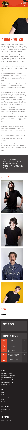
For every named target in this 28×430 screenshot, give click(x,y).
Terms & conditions (6, 412)
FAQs (2, 392)
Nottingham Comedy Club (8, 380)
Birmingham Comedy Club (8, 375)
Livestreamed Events (6, 373)
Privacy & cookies (5, 409)
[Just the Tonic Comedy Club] (5, 5)
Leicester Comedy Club (7, 377)
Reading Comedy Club (7, 382)
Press (2, 399)
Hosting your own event (7, 395)
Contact (3, 401)
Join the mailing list (6, 420)
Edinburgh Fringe (5, 384)
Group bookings (5, 397)
